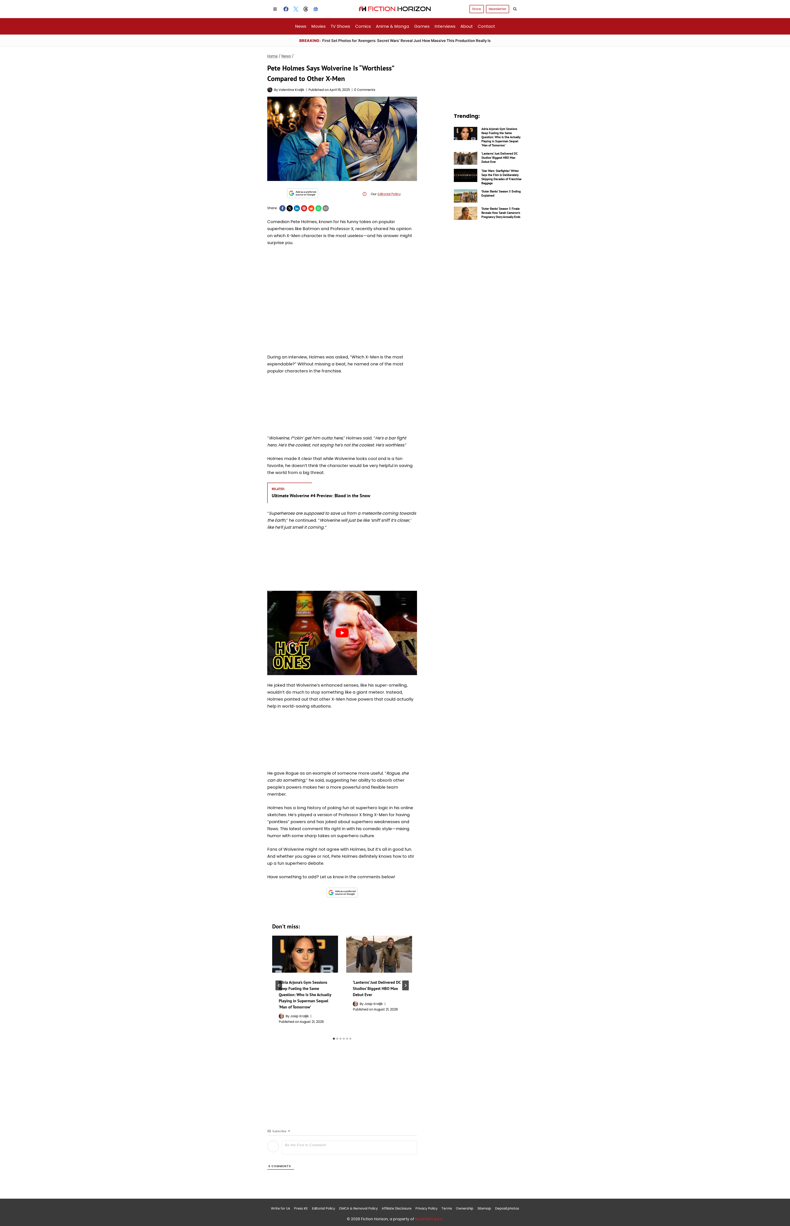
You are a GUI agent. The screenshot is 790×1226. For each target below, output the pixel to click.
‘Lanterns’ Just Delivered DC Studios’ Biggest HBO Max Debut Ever (377, 988)
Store (476, 9)
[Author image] (269, 89)
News (300, 26)
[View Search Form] (515, 9)
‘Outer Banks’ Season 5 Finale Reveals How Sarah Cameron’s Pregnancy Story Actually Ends (500, 213)
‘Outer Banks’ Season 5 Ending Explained (501, 193)
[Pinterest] (304, 208)
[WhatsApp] (318, 208)
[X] (290, 208)
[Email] (326, 208)
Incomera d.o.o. (429, 1218)
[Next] (405, 985)
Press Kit (301, 1208)
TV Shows (340, 26)
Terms (446, 1208)
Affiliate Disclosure (396, 1208)
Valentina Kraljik (291, 89)
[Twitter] (296, 9)
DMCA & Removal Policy (358, 1208)
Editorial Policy (389, 194)
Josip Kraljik (299, 1016)
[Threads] (306, 9)
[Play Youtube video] (342, 633)
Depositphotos (507, 1208)
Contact (486, 26)
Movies (318, 26)
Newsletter (498, 9)
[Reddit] (311, 208)
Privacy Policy (426, 1208)
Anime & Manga (392, 26)
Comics (363, 26)
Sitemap (484, 1208)
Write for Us (280, 1208)
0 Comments (364, 89)
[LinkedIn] (297, 208)
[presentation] (305, 954)
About (466, 26)
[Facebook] (286, 9)
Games (422, 26)
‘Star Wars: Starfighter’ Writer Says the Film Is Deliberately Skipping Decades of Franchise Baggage (501, 177)
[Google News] (316, 9)
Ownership (464, 1208)
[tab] (334, 1039)
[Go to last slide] (278, 985)
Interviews (444, 26)
